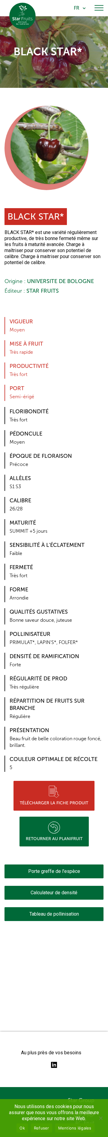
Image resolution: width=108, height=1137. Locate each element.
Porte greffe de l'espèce (54, 871)
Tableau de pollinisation (54, 914)
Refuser (41, 1128)
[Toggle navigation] (99, 8)
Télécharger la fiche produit (54, 803)
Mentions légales (75, 1128)
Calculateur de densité (54, 892)
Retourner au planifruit (54, 838)
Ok (22, 1128)
